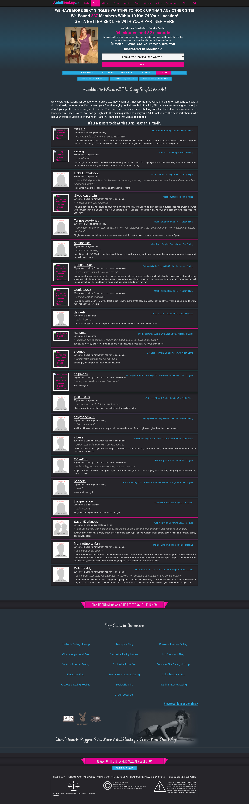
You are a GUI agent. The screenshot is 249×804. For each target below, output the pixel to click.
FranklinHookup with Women (93, 79)
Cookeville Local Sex (124, 664)
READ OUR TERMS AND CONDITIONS (147, 777)
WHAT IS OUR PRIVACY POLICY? (112, 777)
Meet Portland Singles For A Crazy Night (173, 222)
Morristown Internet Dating (124, 674)
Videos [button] (105, 3)
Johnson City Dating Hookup (173, 664)
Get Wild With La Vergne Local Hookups (173, 523)
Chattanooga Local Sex (75, 654)
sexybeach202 (84, 417)
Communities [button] (172, 3)
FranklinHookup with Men (123, 79)
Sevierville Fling (124, 684)
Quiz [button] (195, 3)
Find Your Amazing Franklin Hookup (176, 152)
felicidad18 (82, 397)
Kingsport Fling (75, 674)
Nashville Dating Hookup (76, 644)
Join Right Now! (124, 768)
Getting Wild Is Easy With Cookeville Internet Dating (168, 266)
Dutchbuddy (82, 568)
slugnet (79, 351)
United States (127, 72)
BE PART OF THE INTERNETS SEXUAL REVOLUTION (124, 761)
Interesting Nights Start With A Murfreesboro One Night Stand (163, 438)
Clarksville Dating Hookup (124, 654)
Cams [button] (116, 3)
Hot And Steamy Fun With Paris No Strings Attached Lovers (164, 569)
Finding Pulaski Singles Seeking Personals (172, 545)
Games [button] (147, 3)
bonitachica (82, 243)
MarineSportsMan (87, 543)
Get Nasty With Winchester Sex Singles (173, 460)
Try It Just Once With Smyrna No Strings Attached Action (165, 334)
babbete (80, 481)
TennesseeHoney (86, 220)
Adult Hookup (87, 72)
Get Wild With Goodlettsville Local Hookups (172, 313)
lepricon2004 (83, 265)
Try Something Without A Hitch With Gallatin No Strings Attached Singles (158, 482)
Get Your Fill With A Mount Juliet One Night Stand (169, 398)
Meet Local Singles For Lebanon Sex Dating (172, 244)
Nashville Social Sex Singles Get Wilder (173, 502)
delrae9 (79, 312)
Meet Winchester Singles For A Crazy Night (172, 174)
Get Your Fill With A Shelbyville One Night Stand (170, 353)
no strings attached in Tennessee (98, 109)
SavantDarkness (86, 521)
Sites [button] (185, 3)
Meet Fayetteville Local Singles (178, 197)
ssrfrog (79, 151)
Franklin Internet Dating (173, 684)
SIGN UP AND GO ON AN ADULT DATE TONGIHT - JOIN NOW (124, 604)
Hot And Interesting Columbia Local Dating (172, 130)
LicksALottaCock (86, 173)
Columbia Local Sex (173, 674)
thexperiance (83, 501)
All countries (108, 72)
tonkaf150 (81, 459)
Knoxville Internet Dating (173, 644)
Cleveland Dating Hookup (75, 684)
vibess (78, 437)
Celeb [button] (127, 3)
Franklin (163, 72)
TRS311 (80, 129)
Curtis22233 (83, 289)
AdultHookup (117, 786)
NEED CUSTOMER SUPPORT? (182, 777)
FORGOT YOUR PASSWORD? (81, 777)
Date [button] (137, 3)
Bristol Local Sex (124, 694)
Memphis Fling (124, 644)
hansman (80, 332)
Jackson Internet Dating (75, 664)
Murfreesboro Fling (173, 654)
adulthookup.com (118, 788)
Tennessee (147, 72)
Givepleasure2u (85, 195)
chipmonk (81, 374)
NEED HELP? (59, 777)
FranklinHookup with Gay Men (155, 79)
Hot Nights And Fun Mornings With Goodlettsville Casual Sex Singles (159, 375)
